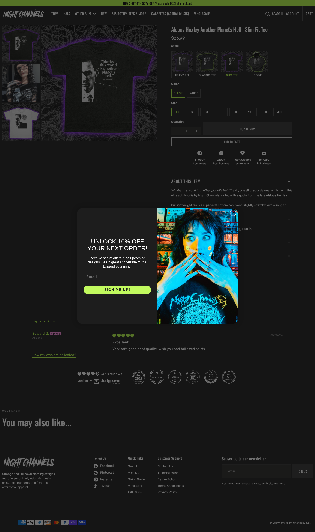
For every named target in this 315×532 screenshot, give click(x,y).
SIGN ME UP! (117, 290)
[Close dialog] (233, 212)
